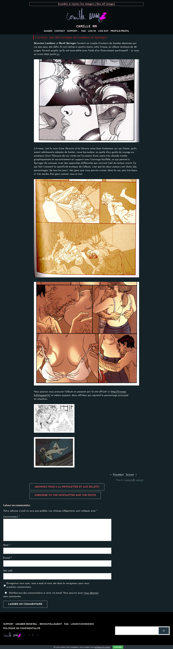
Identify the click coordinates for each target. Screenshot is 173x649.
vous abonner (91, 593)
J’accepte (118, 647)
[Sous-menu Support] (78, 31)
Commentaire (11, 517)
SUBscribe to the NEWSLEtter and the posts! (65, 495)
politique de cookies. (102, 647)
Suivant (130, 475)
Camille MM (86, 26)
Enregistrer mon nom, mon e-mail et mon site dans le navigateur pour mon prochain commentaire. (47, 585)
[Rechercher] (164, 630)
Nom (6, 545)
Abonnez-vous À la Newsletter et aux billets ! (67, 487)
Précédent (118, 475)
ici (58, 54)
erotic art (139, 480)
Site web (7, 571)
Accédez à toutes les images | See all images (86, 4)
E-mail (7, 558)
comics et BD (130, 480)
